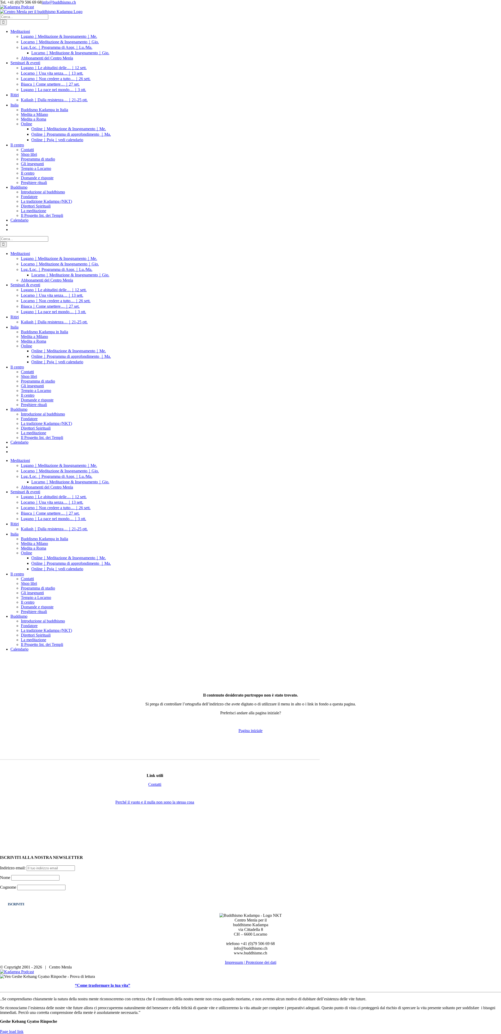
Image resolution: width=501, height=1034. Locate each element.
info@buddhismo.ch (59, 2)
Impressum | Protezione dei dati (250, 962)
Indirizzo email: (13, 868)
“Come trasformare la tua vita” (102, 985)
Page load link (11, 1031)
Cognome (8, 887)
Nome (5, 877)
